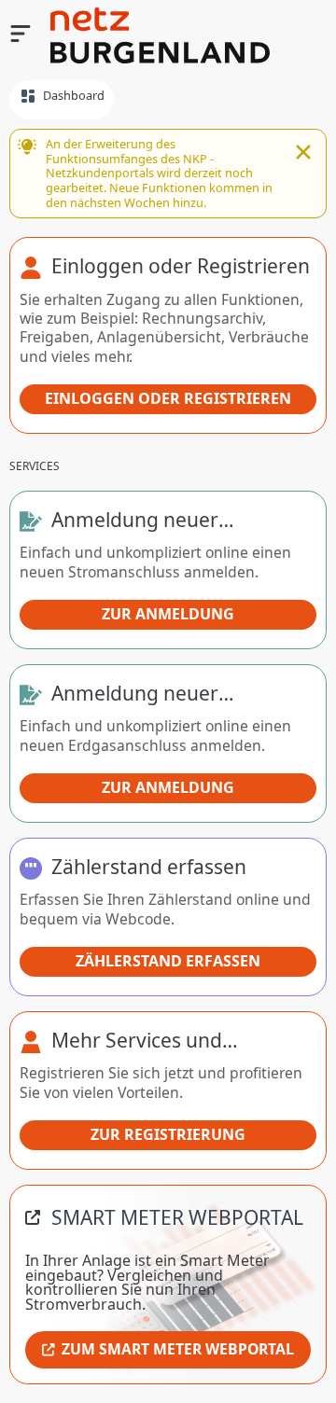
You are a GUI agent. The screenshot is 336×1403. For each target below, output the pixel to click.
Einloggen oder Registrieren (168, 398)
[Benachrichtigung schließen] (303, 154)
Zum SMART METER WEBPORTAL (178, 1349)
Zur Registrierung (168, 1134)
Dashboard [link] (74, 95)
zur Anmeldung (168, 614)
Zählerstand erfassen (168, 961)
